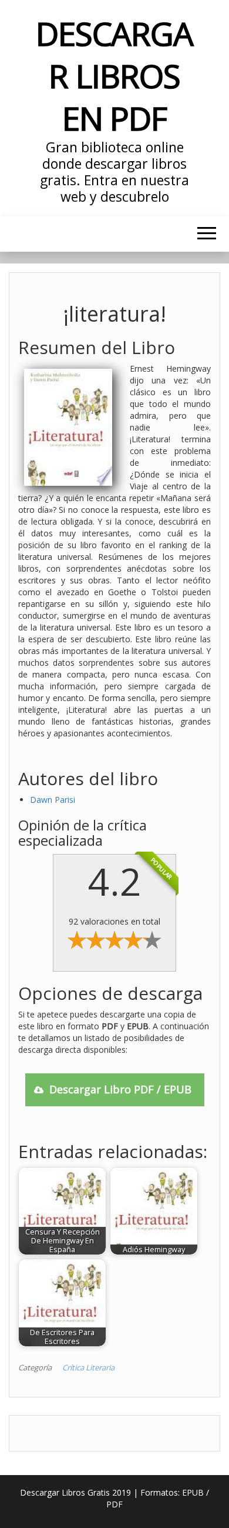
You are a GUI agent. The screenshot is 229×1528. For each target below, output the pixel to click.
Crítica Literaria (88, 1367)
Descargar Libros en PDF (114, 75)
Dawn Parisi (52, 799)
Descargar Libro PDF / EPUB (120, 1089)
